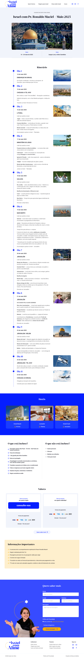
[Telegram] (73, 647)
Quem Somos (31, 4)
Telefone (64, 598)
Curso (65, 4)
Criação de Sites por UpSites (72, 656)
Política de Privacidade (49, 619)
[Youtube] (75, 4)
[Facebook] (78, 4)
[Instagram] (72, 4)
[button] (11, 427)
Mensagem (46, 604)
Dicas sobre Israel (56, 4)
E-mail (44, 598)
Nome (44, 591)
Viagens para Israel (43, 4)
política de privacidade (58, 621)
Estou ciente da (54, 621)
